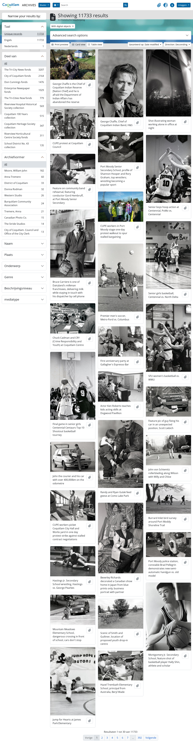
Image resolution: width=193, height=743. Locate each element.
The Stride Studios (24, 224)
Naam (8, 243)
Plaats (8, 255)
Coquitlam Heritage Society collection (24, 125)
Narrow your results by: (24, 16)
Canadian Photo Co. (24, 218)
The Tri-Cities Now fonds (24, 98)
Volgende (151, 737)
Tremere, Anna (24, 212)
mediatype (11, 299)
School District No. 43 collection (24, 145)
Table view (96, 44)
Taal (7, 26)
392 (140, 737)
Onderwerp (12, 266)
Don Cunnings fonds (24, 82)
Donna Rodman (24, 190)
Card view (80, 44)
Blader (43, 5)
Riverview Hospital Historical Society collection (24, 106)
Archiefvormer (14, 157)
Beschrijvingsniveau (18, 288)
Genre (8, 277)
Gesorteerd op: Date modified (144, 44)
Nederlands (24, 47)
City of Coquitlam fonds (24, 76)
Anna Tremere (24, 177)
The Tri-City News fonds (24, 70)
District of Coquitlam (24, 183)
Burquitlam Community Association (24, 203)
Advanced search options (70, 35)
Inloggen (182, 5)
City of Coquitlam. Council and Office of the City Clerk (24, 231)
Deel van (10, 56)
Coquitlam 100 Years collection (24, 115)
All (5, 63)
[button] (159, 5)
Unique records (24, 34)
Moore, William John (24, 171)
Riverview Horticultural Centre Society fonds (24, 135)
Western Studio (24, 196)
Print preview (61, 44)
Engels (24, 40)
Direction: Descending (176, 44)
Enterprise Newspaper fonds (24, 90)
